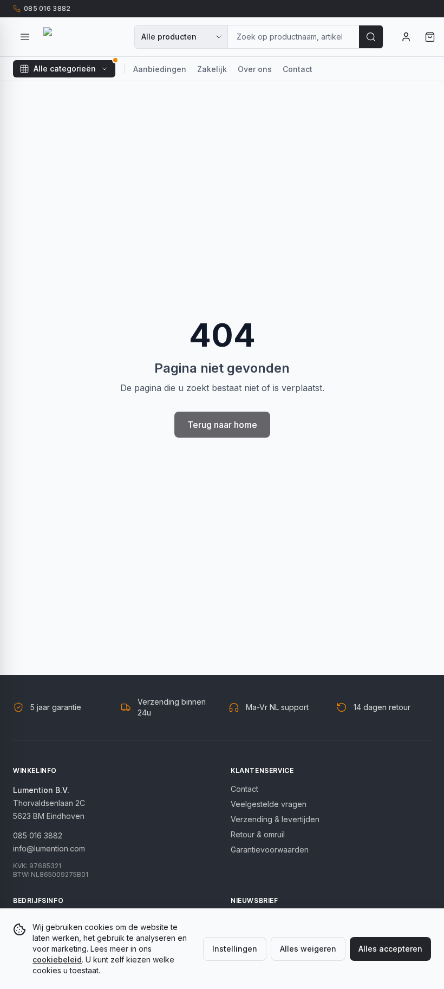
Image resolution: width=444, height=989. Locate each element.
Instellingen (234, 948)
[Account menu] (406, 37)
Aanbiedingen (159, 69)
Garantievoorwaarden (270, 849)
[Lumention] (82, 37)
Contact (297, 69)
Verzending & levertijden (275, 819)
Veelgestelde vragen (268, 804)
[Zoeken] (371, 36)
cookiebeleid (57, 959)
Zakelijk (212, 69)
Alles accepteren (390, 948)
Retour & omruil (258, 834)
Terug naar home (222, 424)
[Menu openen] (25, 37)
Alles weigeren (308, 948)
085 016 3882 (37, 835)
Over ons (255, 69)
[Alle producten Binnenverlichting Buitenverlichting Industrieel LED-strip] (181, 36)
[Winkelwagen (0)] (430, 37)
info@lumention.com (49, 848)
